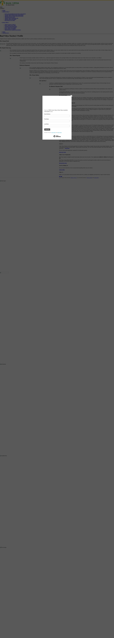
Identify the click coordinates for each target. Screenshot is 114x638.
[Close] (71, 96)
